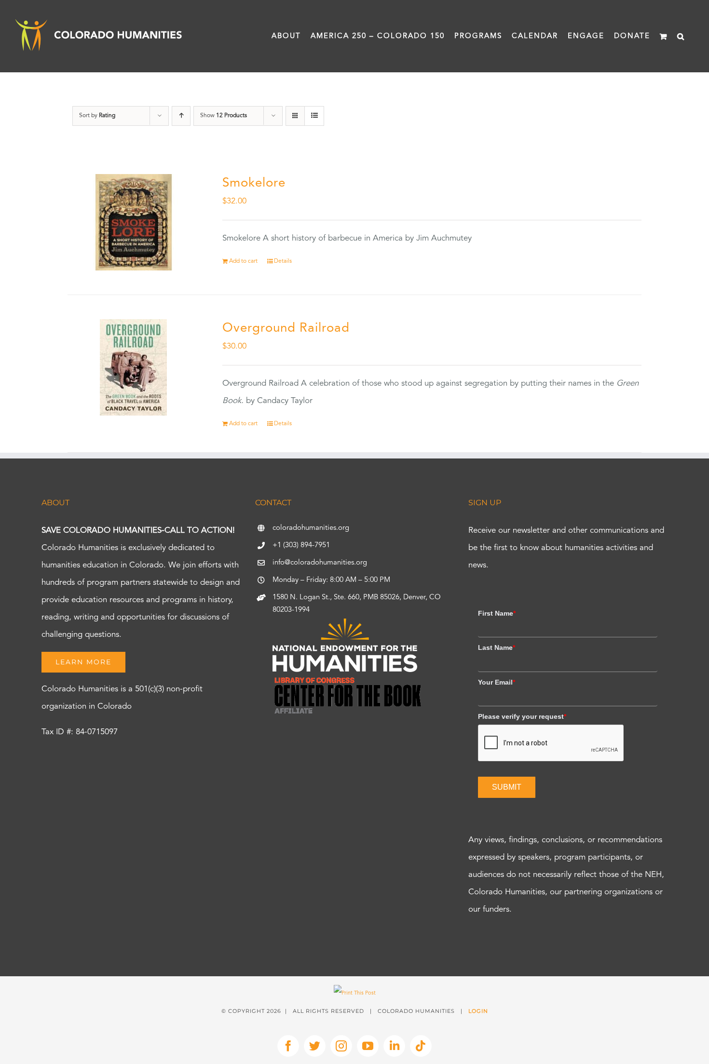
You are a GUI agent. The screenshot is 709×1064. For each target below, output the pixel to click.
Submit (506, 787)
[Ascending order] (181, 116)
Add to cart (243, 261)
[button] (681, 36)
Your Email (496, 682)
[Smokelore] (134, 222)
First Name (497, 613)
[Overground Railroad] (134, 367)
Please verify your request (522, 716)
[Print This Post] (355, 993)
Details (283, 261)
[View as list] (314, 116)
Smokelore (254, 183)
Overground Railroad (286, 328)
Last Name (496, 647)
